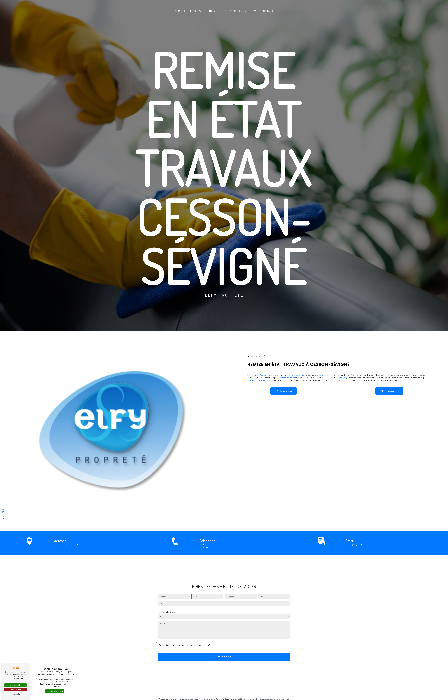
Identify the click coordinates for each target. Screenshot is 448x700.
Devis (254, 11)
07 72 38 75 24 (205, 547)
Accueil (180, 11)
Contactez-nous (392, 390)
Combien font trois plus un (167, 612)
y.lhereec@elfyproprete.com (355, 545)
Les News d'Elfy (215, 11)
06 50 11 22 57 (205, 545)
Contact (267, 11)
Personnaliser (15, 694)
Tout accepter (15, 685)
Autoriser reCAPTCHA (54, 691)
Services (195, 11)
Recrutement (238, 11)
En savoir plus (286, 390)
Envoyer (226, 656)
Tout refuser (15, 689)
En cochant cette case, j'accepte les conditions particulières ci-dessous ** (185, 645)
